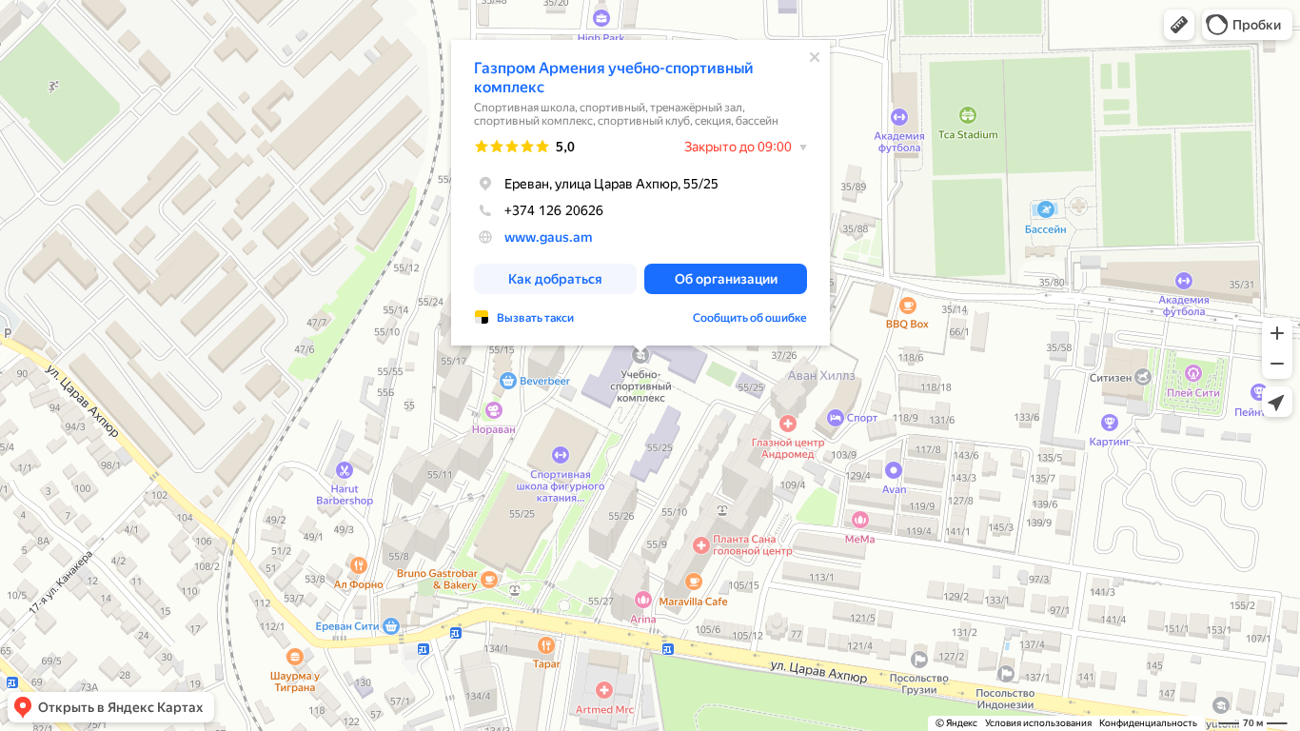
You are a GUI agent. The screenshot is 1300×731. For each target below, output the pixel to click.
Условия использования (1038, 723)
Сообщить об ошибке (750, 318)
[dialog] (640, 193)
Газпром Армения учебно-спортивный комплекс (614, 77)
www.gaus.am (548, 237)
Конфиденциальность (1148, 723)
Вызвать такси (535, 318)
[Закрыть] (814, 57)
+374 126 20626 (553, 210)
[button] (1179, 25)
